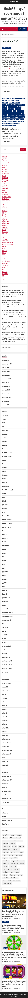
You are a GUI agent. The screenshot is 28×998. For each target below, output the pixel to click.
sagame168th (6, 163)
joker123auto (7, 849)
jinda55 (4, 215)
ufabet (4, 639)
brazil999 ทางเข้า (7, 453)
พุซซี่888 (5, 872)
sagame (4, 605)
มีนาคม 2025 (6, 394)
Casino (4, 100)
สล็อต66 (4, 219)
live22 (4, 182)
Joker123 (5, 102)
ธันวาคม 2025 (6, 360)
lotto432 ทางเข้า (7, 520)
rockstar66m (5, 601)
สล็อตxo (4, 278)
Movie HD (16, 102)
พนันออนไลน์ (20, 119)
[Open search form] (16, 28)
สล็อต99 (4, 732)
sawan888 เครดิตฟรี (7, 613)
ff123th (4, 471)
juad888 (4, 508)
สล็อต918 (4, 724)
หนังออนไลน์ (5, 123)
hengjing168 (5, 486)
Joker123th (16, 849)
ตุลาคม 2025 (5, 368)
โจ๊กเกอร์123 (5, 265)
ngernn (10, 106)
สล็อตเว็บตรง (5, 221)
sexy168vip (6, 861)
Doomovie (10, 100)
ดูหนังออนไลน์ (11, 115)
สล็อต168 (5, 207)
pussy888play (6, 598)
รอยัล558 (4, 698)
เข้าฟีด (4, 817)
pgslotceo (19, 855)
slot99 (4, 217)
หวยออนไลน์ (5, 203)
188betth (19, 835)
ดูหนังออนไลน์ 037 (20, 115)
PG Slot (19, 106)
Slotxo (4, 113)
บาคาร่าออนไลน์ (6, 47)
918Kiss (5, 98)
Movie (10, 102)
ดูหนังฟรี (5, 115)
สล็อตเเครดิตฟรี (6, 754)
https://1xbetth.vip (7, 242)
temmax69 (6, 863)
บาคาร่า (22, 117)
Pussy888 (17, 109)
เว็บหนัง (13, 125)
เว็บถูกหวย (5, 784)
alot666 (4, 438)
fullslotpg (5, 180)
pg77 (15, 852)
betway (4, 449)
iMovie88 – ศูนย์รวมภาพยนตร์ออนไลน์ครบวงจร (14, 13)
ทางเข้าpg (5, 672)
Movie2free (6, 104)
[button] (2, 28)
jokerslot (5, 273)
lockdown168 (5, 516)
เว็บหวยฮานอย (7, 883)
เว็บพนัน (18, 123)
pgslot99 (4, 583)
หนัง (16, 121)
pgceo (4, 568)
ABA (10, 98)
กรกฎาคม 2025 (6, 379)
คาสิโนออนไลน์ (16, 113)
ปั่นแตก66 (14, 119)
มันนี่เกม (4, 694)
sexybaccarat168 (7, 111)
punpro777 (5, 198)
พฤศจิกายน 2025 (7, 364)
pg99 (3, 564)
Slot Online (20, 111)
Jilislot (17, 100)
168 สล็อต (5, 415)
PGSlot (4, 109)
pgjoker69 (5, 572)
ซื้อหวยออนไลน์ (6, 201)
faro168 (4, 467)
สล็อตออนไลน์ (10, 121)
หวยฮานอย (5, 769)
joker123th (5, 505)
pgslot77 (4, 192)
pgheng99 (5, 177)
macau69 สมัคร (6, 527)
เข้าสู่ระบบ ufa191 (7, 776)
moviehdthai (21, 104)
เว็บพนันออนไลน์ (6, 125)
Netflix (4, 106)
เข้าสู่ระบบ (5, 813)
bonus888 (13, 841)
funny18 (4, 479)
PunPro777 (11, 109)
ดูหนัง (22, 113)
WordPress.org (6, 824)
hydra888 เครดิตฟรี (7, 490)
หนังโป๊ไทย (5, 240)
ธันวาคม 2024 (6, 405)
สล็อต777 (4, 717)
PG (14, 106)
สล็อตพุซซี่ (5, 735)
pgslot (4, 175)
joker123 (4, 159)
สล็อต (4, 121)
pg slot (4, 248)
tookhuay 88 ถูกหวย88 (17, 863)
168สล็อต (5, 835)
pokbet (4, 586)
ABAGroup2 (15, 98)
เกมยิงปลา (12, 123)
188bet (4, 419)
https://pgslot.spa (7, 244)
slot (3, 255)
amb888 (4, 441)
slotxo (4, 236)
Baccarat (22, 98)
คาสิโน (9, 113)
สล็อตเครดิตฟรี (6, 743)
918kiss (4, 157)
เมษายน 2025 (6, 390)
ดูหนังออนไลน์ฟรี (15, 117)
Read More (7, 92)
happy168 (4, 482)
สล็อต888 (5, 225)
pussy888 (5, 169)
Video (24, 29)
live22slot (6, 852)
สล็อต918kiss (6, 728)
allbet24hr (5, 434)
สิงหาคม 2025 (6, 375)
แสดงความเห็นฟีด (7, 820)
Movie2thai (13, 104)
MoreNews (23, 994)
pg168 (4, 213)
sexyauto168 (15, 861)
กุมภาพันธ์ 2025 (6, 397)
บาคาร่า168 (5, 173)
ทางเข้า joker (6, 261)
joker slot (5, 263)
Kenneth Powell (7, 66)
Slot (14, 111)
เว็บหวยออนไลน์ (6, 798)
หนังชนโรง (21, 121)
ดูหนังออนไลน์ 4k (6, 117)
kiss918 (4, 250)
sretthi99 (5, 635)
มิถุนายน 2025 (6, 382)
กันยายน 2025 (6, 371)
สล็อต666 (5, 713)
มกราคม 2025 (6, 401)
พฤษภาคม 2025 (6, 386)
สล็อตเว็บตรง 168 (7, 750)
